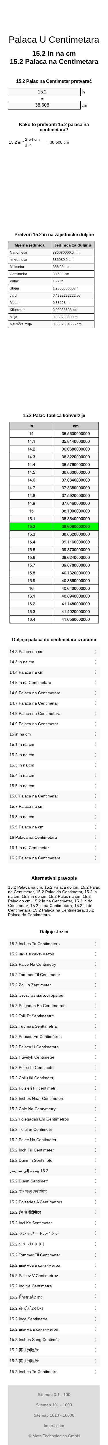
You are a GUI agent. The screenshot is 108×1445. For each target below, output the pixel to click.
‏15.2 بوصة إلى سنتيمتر (29, 1170)
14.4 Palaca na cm (26, 672)
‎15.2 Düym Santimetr (29, 1181)
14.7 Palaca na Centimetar (34, 703)
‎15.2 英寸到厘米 (24, 1350)
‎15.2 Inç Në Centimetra (31, 1286)
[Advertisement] (54, 14)
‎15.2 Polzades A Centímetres (36, 1202)
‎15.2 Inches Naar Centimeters (37, 1098)
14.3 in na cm (22, 662)
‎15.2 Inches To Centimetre (34, 1371)
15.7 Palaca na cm (26, 806)
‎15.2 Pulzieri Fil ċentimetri (33, 1088)
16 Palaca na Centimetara (33, 837)
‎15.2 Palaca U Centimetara (34, 1047)
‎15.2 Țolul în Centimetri (31, 1129)
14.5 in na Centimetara (30, 682)
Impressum (54, 1425)
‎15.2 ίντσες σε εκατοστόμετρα (36, 995)
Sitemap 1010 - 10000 (54, 1415)
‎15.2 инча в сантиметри (32, 954)
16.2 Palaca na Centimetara (35, 858)
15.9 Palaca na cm (26, 827)
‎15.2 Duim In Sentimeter (32, 1160)
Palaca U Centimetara (54, 39)
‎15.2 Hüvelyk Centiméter (32, 1057)
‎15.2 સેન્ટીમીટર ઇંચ (26, 1308)
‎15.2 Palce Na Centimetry (33, 964)
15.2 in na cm (22, 754)
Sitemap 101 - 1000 (54, 1405)
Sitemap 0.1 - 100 (54, 1394)
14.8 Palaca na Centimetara (35, 713)
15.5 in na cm (22, 785)
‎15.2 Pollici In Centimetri (32, 1067)
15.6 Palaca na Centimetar (34, 796)
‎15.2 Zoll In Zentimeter (30, 985)
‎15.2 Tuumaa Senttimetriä (33, 1026)
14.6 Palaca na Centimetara (35, 693)
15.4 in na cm (22, 775)
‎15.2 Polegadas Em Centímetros (39, 1119)
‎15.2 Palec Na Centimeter (33, 1139)
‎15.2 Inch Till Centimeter (32, 1150)
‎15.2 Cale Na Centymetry (33, 1108)
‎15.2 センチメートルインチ (34, 1233)
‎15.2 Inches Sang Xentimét (34, 1339)
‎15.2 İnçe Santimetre (29, 1319)
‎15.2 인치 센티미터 (27, 1244)
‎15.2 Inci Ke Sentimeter (31, 1223)
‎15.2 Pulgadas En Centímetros (37, 1005)
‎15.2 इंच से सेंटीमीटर (25, 1212)
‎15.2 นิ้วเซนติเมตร (26, 1297)
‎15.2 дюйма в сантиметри (34, 1329)
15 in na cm (20, 734)
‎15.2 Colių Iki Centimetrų (32, 1078)
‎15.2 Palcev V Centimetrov (34, 1275)
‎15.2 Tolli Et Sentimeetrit (32, 1016)
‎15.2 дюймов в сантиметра (35, 1265)
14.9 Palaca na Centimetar (34, 723)
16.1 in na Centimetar (29, 847)
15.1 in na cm (22, 744)
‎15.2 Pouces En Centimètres (36, 1036)
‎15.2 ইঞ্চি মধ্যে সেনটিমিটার (28, 1191)
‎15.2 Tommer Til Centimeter (35, 974)
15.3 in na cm (22, 765)
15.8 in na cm (22, 816)
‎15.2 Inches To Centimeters (35, 943)
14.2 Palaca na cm (26, 651)
